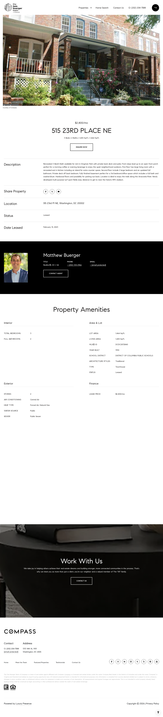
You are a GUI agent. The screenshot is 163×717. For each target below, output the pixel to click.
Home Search (102, 7)
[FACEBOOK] (111, 661)
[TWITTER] (137, 661)
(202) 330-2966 (75, 265)
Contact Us (76, 663)
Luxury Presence (24, 703)
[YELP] (143, 661)
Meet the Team (21, 662)
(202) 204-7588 (138, 7)
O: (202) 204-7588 (11, 648)
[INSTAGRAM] (118, 661)
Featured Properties (41, 662)
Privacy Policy (152, 703)
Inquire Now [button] (81, 147)
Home (6, 662)
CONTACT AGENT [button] (56, 273)
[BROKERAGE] (131, 661)
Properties (83, 7)
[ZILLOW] (156, 661)
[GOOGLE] (150, 661)
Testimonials (60, 662)
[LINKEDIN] (124, 661)
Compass (67, 674)
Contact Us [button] (81, 581)
